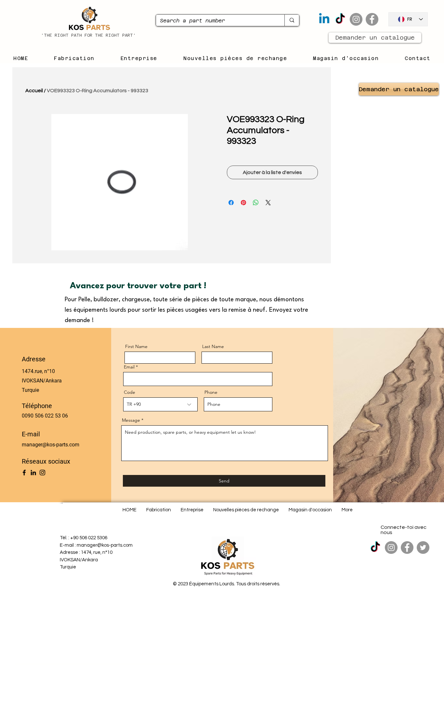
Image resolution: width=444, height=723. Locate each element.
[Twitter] (423, 547)
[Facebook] (372, 19)
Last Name (213, 346)
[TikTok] (340, 19)
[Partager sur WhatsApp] (256, 202)
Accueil (34, 90)
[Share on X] (268, 202)
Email (129, 367)
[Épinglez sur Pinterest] (243, 202)
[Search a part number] (291, 20)
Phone (210, 392)
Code (129, 392)
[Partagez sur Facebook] (231, 202)
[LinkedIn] (33, 472)
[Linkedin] (324, 19)
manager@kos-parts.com (50, 445)
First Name (136, 346)
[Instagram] (356, 19)
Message (131, 420)
